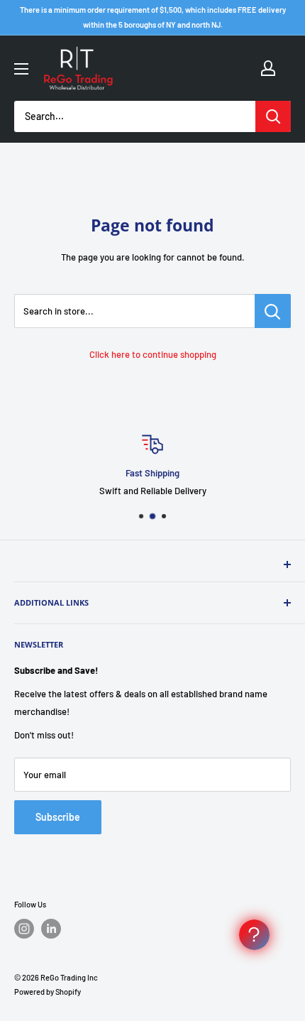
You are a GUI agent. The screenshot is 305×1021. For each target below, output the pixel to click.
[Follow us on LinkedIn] (51, 929)
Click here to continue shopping (152, 354)
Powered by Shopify (47, 991)
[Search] (273, 116)
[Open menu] (21, 69)
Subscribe (57, 817)
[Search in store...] (273, 311)
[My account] (268, 68)
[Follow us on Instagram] (24, 929)
